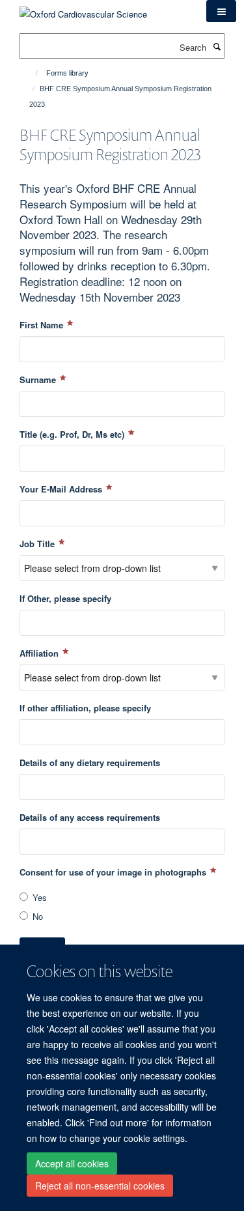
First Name (43, 325)
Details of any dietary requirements (90, 762)
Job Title (38, 543)
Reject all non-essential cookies (100, 1185)
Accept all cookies (72, 1163)
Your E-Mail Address (62, 489)
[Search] (217, 46)
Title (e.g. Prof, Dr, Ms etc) (73, 434)
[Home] (31, 73)
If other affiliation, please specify (85, 708)
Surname (39, 379)
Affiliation (40, 653)
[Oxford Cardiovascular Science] (83, 9)
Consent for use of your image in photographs (114, 872)
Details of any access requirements (90, 817)
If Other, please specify (65, 598)
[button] (221, 11)
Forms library (67, 73)
